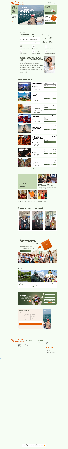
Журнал (13, 18)
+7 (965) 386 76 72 (50, 2)
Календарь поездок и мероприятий (14, 7)
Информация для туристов (26, 343)
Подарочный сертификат (14, 9)
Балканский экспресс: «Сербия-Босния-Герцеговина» (36, 160)
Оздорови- (33, 316)
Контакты (13, 20)
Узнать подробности (50, 87)
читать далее (21, 284)
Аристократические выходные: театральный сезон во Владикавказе (37, 150)
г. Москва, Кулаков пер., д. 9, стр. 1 (52, 3)
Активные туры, (34, 314)
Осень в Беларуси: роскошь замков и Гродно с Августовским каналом (37, 106)
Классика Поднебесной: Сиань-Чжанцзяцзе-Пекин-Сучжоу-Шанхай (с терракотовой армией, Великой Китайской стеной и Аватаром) (37, 138)
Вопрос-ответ (14, 17)
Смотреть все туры (37, 168)
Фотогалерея (14, 19)
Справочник (14, 16)
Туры (27, 319)
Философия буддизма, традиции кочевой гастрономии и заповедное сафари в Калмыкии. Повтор (37, 127)
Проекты (13, 10)
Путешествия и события (20, 344)
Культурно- (34, 319)
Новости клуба (13, 12)
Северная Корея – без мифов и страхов (36, 116)
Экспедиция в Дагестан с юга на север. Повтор (37, 84)
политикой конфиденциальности (27, 325)
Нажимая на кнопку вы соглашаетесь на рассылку (25, 325)
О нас (13, 15)
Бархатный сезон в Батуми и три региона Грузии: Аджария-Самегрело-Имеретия (38, 94)
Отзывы (13, 11)
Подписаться (50, 302)
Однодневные (27, 314)
